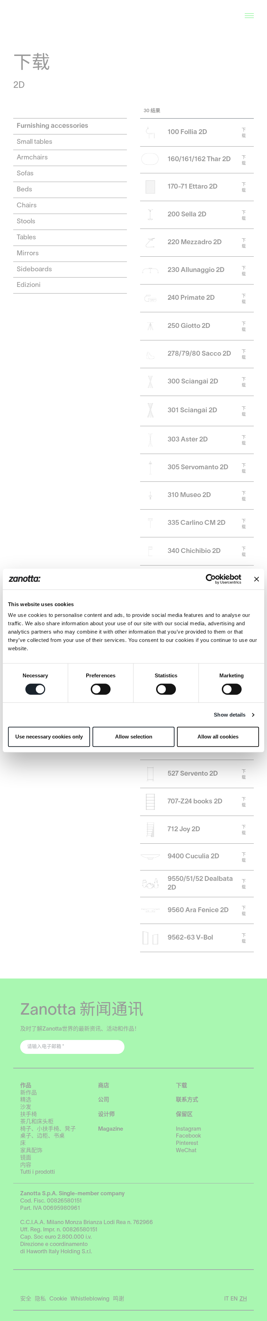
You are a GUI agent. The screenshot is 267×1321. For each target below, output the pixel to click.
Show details (229, 715)
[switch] (101, 689)
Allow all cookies (217, 737)
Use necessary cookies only (49, 737)
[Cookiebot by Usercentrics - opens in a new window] (210, 579)
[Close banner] (256, 579)
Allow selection (133, 737)
